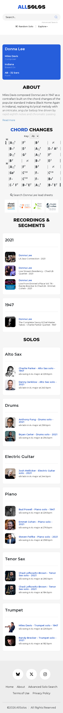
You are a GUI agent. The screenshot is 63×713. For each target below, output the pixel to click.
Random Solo (25, 26)
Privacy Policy (41, 693)
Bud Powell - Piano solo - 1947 (37, 509)
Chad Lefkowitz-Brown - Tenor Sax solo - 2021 (37, 574)
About (21, 686)
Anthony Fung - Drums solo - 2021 (36, 420)
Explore (42, 26)
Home (10, 686)
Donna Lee (25, 255)
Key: (26, 136)
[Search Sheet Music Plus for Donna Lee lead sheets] (11, 205)
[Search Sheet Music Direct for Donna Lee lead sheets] (25, 205)
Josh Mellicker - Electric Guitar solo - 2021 (37, 472)
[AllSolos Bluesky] (17, 674)
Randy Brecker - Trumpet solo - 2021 (37, 639)
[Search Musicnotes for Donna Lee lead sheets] (51, 205)
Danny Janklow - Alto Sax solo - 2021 (38, 383)
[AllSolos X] (31, 674)
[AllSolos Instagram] (45, 674)
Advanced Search (50, 22)
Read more (8, 120)
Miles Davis (11, 56)
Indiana (9, 64)
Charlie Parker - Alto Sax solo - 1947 (37, 369)
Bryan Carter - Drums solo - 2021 (38, 434)
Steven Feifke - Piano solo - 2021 (38, 536)
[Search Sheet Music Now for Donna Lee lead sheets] (38, 205)
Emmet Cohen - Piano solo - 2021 (35, 523)
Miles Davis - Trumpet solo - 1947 (38, 625)
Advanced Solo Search (42, 686)
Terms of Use (21, 693)
